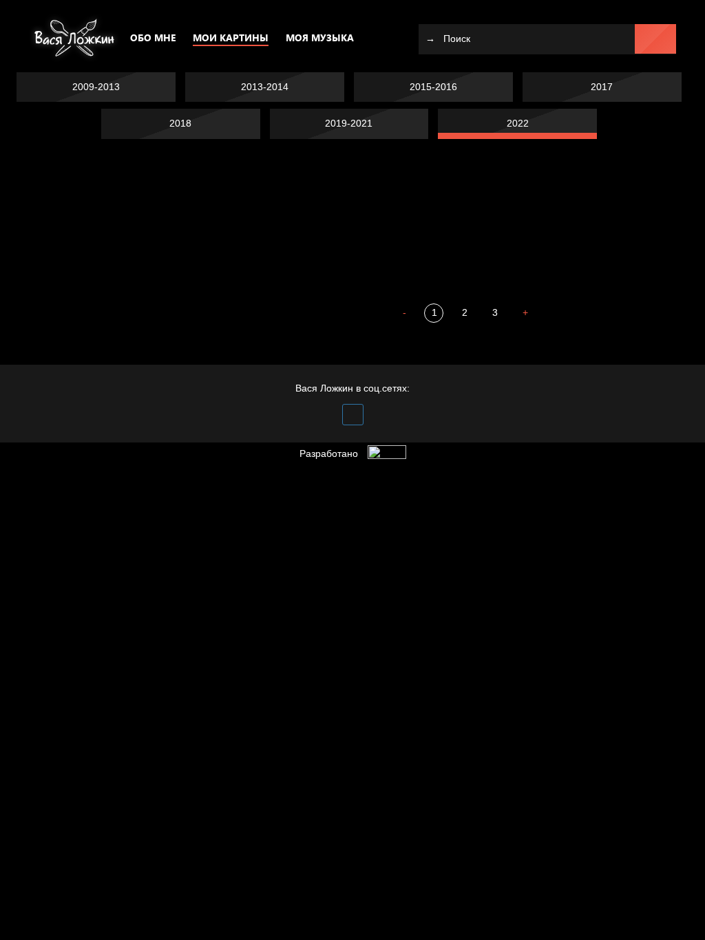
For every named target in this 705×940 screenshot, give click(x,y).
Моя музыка (320, 37)
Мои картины (231, 37)
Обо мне (153, 37)
